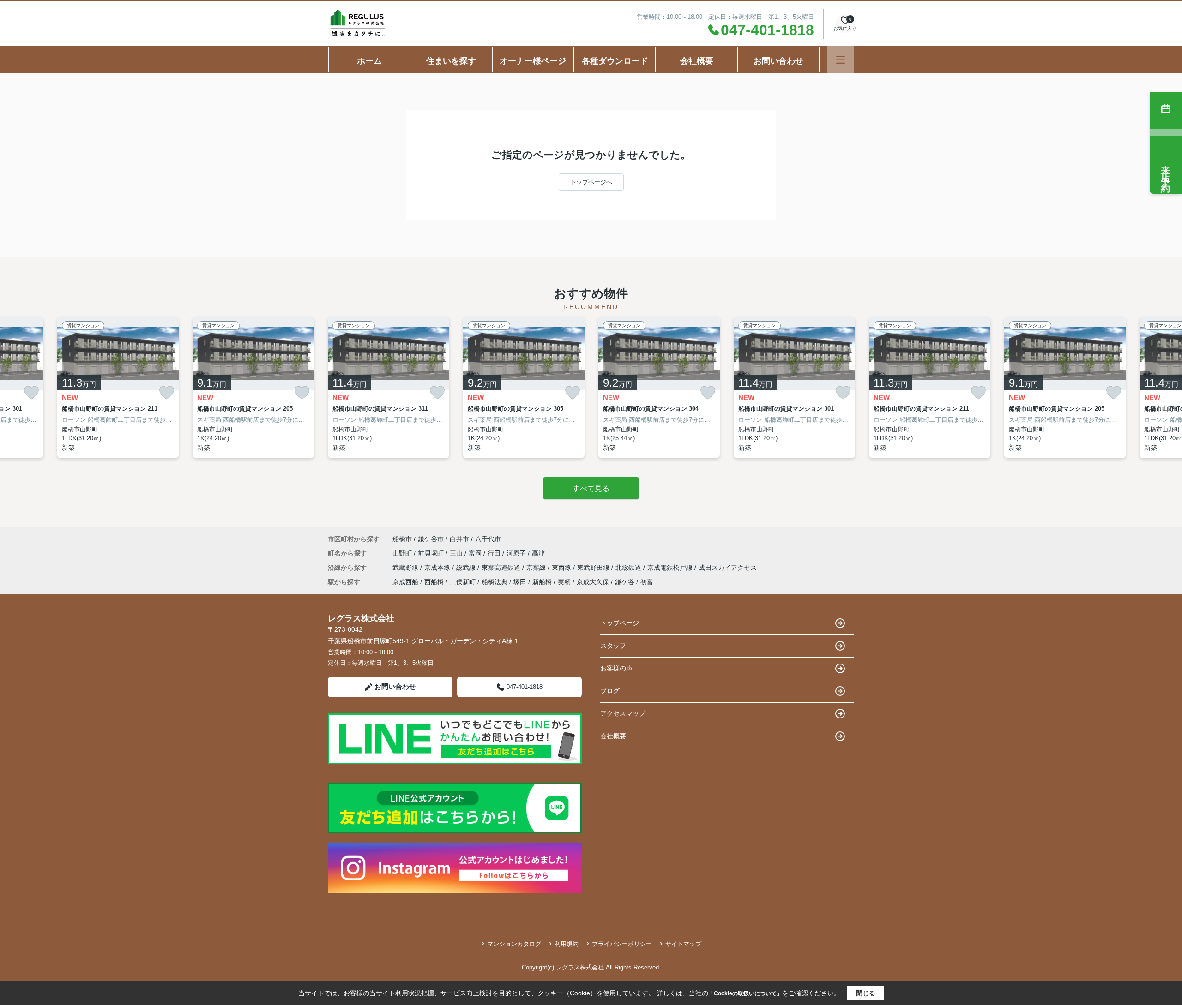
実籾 (564, 582)
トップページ (619, 623)
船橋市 (402, 539)
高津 (538, 553)
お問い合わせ (778, 61)
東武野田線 (594, 567)
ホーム (369, 61)
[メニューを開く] (841, 60)
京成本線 (438, 567)
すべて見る (591, 488)
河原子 (517, 553)
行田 (495, 553)
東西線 (562, 567)
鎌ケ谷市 (431, 539)
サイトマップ (683, 943)
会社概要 (696, 61)
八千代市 (488, 539)
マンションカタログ (514, 943)
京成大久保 (593, 582)
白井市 (459, 539)
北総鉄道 (629, 567)
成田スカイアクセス (728, 567)
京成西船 (405, 582)
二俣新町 (463, 582)
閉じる (865, 993)
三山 (457, 553)
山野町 (403, 553)
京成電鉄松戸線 (670, 567)
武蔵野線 (406, 567)
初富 (646, 582)
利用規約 (567, 943)
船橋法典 (494, 582)
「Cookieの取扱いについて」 (745, 993)
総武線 (466, 567)
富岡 (476, 553)
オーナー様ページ (533, 61)
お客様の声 (616, 668)
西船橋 (434, 582)
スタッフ (613, 645)
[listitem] (388, 387)
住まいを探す (451, 61)
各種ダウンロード (615, 61)
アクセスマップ (622, 713)
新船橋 (542, 582)
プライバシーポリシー (622, 943)
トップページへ (591, 182)
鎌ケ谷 (624, 582)
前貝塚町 (432, 553)
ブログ (610, 690)
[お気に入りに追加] (31, 393)
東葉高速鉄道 (502, 567)
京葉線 (537, 567)
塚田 (519, 582)
